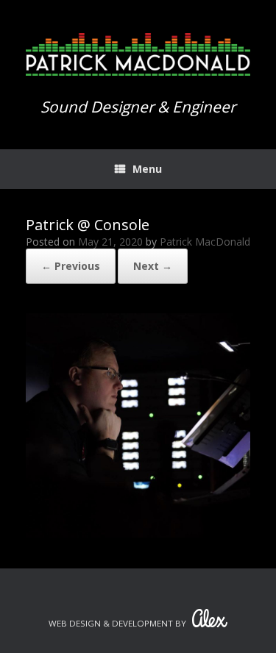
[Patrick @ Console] (138, 533)
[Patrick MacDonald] (138, 54)
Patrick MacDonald (205, 242)
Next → (152, 266)
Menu (147, 169)
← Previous (70, 266)
